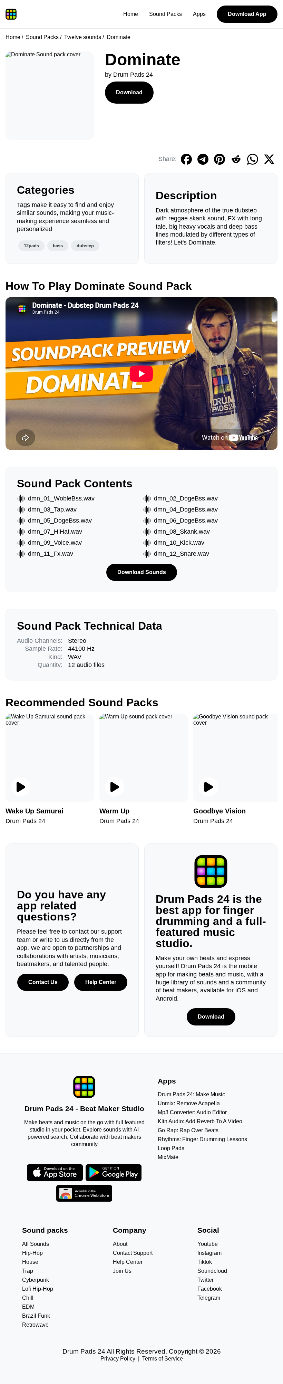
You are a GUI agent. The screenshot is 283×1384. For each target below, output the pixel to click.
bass (58, 245)
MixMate (168, 1157)
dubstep (85, 245)
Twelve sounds (82, 37)
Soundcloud (212, 1271)
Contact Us (43, 982)
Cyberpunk (35, 1280)
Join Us (122, 1271)
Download (129, 92)
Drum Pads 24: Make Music (191, 1094)
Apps (199, 14)
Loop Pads (171, 1148)
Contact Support (133, 1253)
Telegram (208, 1298)
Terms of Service (162, 1359)
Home (130, 14)
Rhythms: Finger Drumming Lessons (202, 1139)
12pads (31, 245)
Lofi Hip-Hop (37, 1289)
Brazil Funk (36, 1316)
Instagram (209, 1253)
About (120, 1244)
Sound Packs (165, 14)
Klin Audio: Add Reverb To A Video (200, 1121)
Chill (27, 1298)
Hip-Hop (32, 1253)
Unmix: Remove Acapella (189, 1103)
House (30, 1262)
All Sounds (35, 1244)
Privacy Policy (117, 1359)
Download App (247, 14)
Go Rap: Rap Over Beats (188, 1130)
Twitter (205, 1280)
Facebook (209, 1289)
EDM (28, 1307)
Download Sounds (141, 572)
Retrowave (35, 1325)
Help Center (100, 982)
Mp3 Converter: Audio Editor (192, 1112)
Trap (27, 1271)
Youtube (207, 1244)
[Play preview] (20, 786)
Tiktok (204, 1262)
